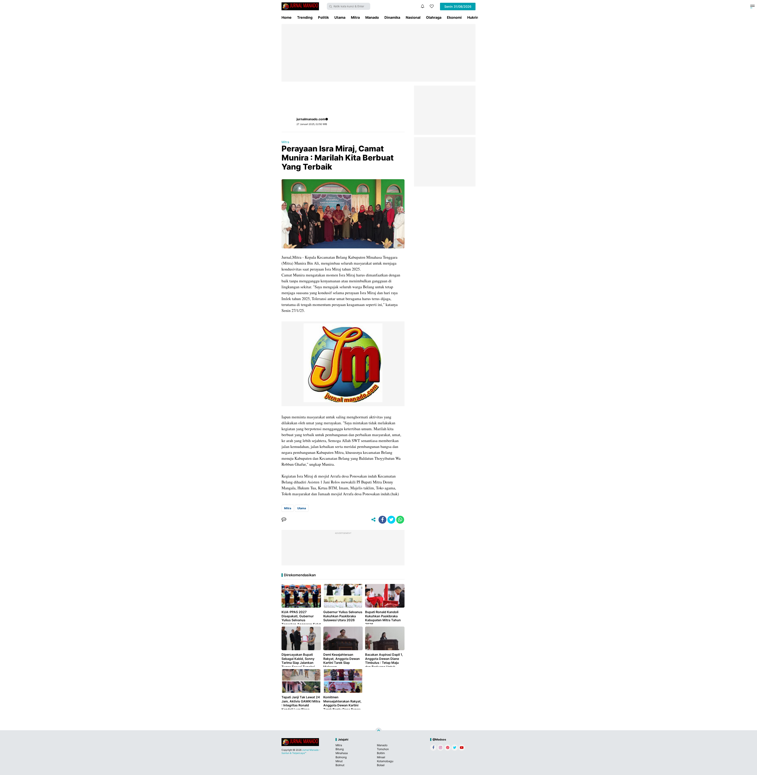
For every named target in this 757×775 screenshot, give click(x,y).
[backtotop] (378, 731)
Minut (339, 761)
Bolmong (341, 757)
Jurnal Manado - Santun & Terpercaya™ (301, 751)
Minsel (381, 757)
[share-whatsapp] (400, 520)
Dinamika (392, 17)
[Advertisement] (378, 52)
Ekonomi (454, 17)
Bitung (340, 749)
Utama (339, 17)
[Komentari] (284, 520)
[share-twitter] (391, 520)
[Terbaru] (422, 6)
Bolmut (340, 765)
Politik (323, 17)
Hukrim (473, 17)
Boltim (381, 753)
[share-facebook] (382, 520)
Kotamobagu (385, 761)
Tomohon (383, 749)
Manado (372, 17)
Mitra (355, 17)
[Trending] (431, 6)
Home (287, 17)
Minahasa (342, 753)
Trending (304, 17)
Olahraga (433, 17)
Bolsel (380, 765)
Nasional (413, 17)
